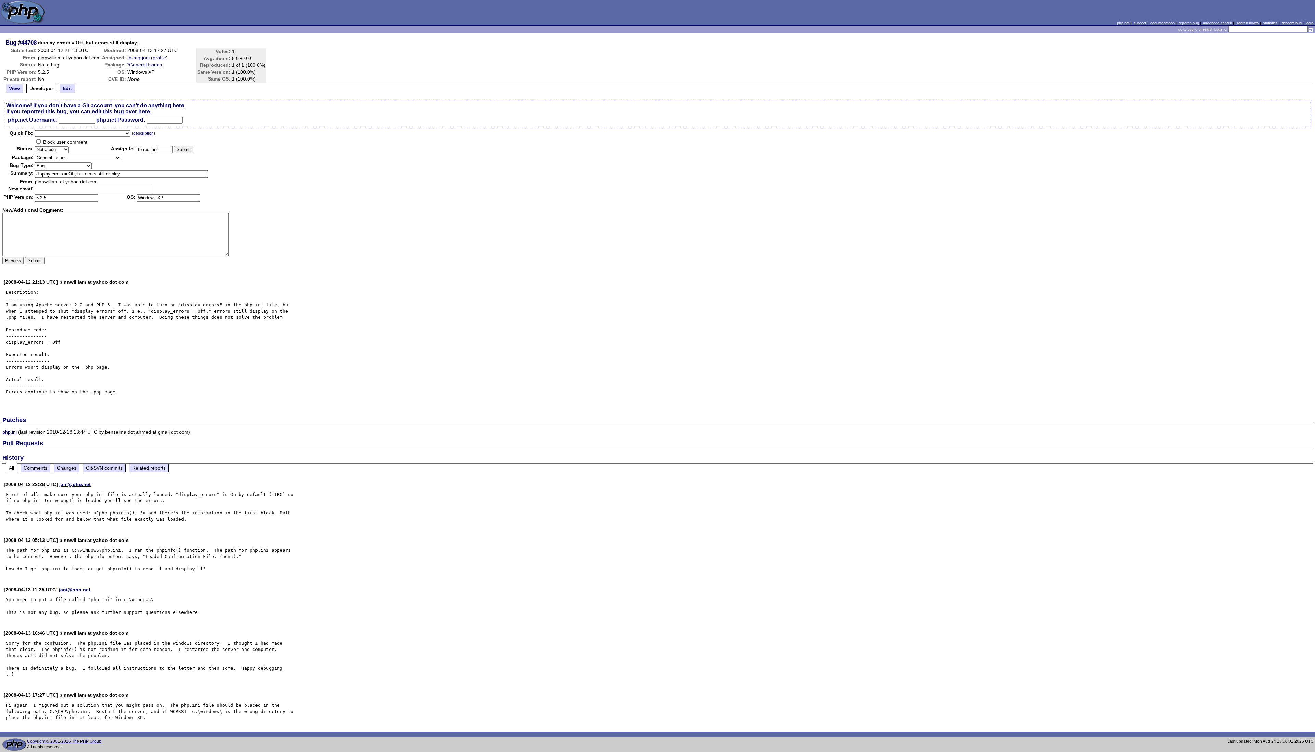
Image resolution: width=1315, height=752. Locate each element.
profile (159, 57)
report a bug (1189, 23)
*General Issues (144, 65)
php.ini (9, 432)
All (11, 468)
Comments (35, 468)
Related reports (149, 468)
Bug (10, 42)
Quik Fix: (22, 133)
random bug (1292, 23)
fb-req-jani (138, 57)
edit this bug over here (121, 111)
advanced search (1217, 23)
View (14, 88)
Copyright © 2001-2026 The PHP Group (64, 741)
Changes (66, 468)
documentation (1162, 23)
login (1309, 23)
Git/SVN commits (104, 468)
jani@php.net (75, 484)
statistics (1270, 23)
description (143, 133)
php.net (1123, 23)
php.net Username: (33, 120)
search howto (1247, 23)
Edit (67, 88)
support (1140, 23)
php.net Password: (120, 120)
